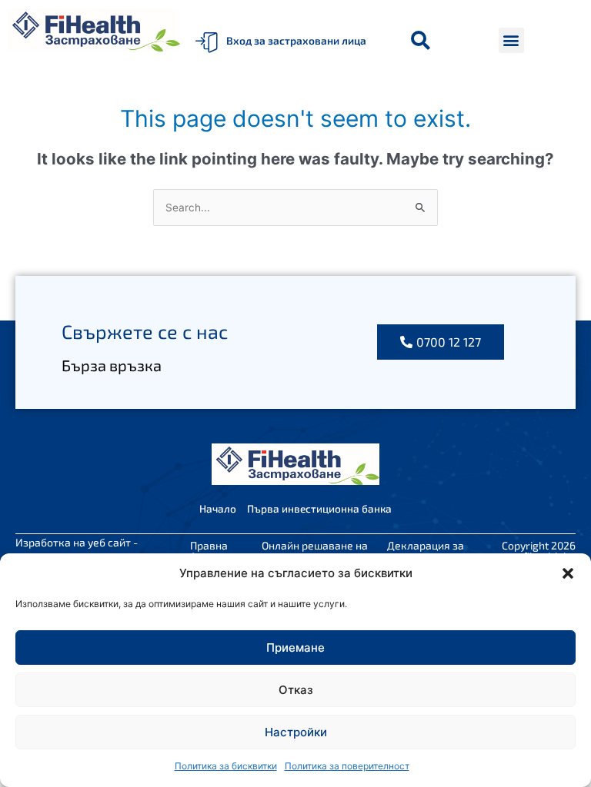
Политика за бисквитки (226, 766)
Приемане (295, 647)
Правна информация (209, 551)
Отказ (296, 689)
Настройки (296, 732)
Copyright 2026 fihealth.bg (539, 551)
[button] (568, 573)
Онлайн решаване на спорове (315, 551)
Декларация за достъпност (425, 551)
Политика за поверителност (347, 766)
